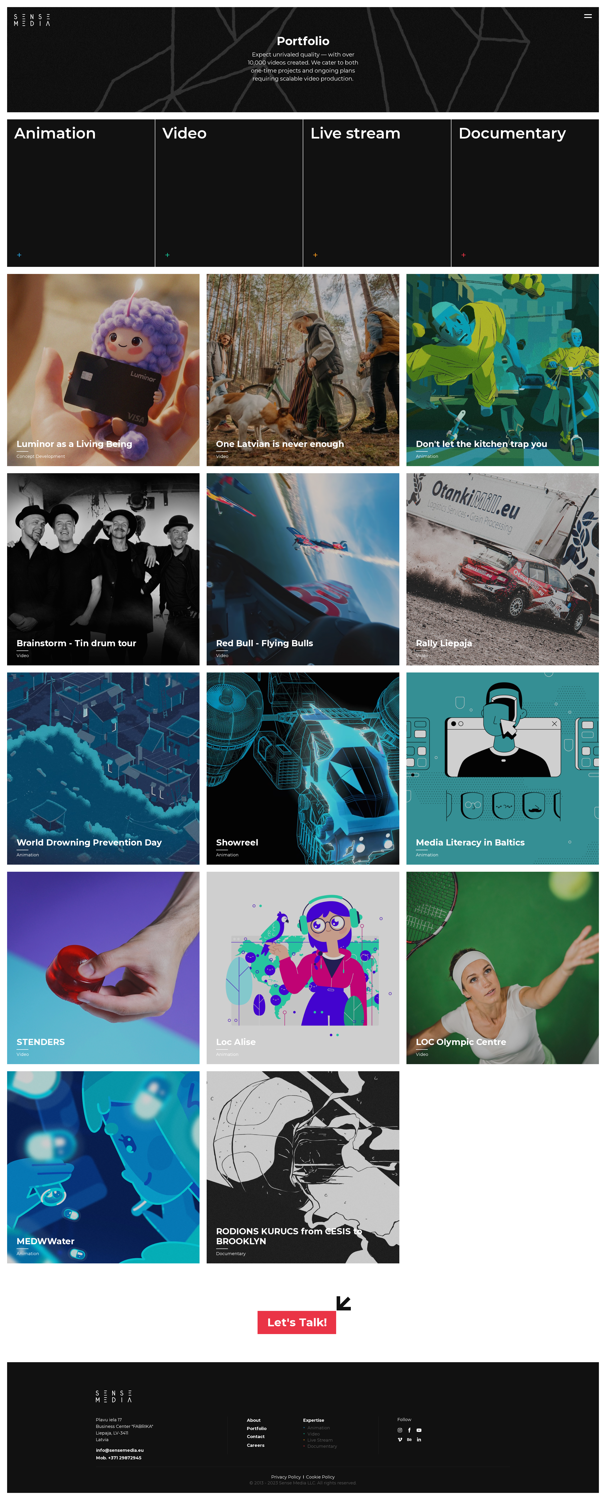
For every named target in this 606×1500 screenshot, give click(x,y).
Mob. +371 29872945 (118, 1457)
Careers (255, 1445)
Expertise (313, 1420)
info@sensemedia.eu (120, 1450)
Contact (256, 1436)
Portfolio (257, 1428)
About (254, 1420)
